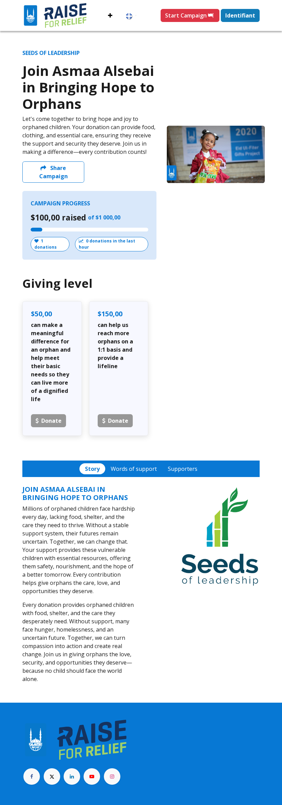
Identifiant (240, 15)
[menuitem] (110, 15)
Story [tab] (92, 469)
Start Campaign (186, 15)
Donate (51, 420)
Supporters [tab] (182, 469)
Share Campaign (53, 172)
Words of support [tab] (134, 469)
